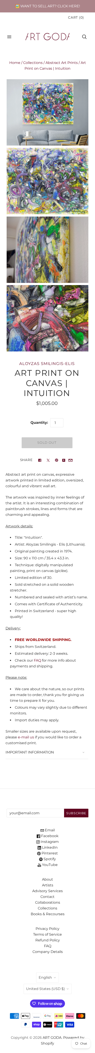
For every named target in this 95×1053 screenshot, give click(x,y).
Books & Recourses (48, 914)
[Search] (84, 37)
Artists (47, 885)
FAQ (37, 660)
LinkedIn (49, 847)
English (45, 977)
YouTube (49, 865)
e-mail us (26, 737)
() (76, 18)
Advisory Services (47, 891)
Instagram (49, 842)
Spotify (49, 859)
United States (45, 989)
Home (14, 63)
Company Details (47, 952)
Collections (33, 63)
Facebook (49, 836)
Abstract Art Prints (62, 63)
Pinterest (49, 853)
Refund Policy (47, 940)
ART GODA (52, 1037)
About (47, 879)
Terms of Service (47, 934)
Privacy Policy (47, 929)
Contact (47, 897)
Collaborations (47, 902)
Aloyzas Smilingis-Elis (46, 363)
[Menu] (9, 37)
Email (49, 830)
